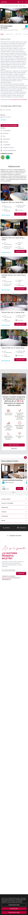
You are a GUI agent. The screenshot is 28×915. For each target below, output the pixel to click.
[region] (14, 904)
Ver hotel (19, 488)
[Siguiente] (27, 192)
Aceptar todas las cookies (14, 912)
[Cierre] (27, 455)
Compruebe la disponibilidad (9, 125)
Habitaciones (4, 507)
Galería (3, 520)
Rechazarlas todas (14, 908)
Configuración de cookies (14, 904)
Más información (6, 215)
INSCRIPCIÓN (21, 573)
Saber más (14, 448)
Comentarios (4, 516)
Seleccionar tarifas (20, 214)
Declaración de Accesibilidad (19, 99)
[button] (19, 2)
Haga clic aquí (5, 577)
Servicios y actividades (7, 503)
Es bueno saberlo (5, 499)
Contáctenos (3, 119)
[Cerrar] (26, 896)
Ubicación (4, 511)
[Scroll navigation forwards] (27, 34)
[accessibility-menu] (25, 457)
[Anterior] (1, 192)
